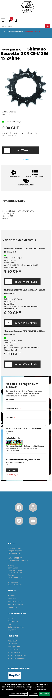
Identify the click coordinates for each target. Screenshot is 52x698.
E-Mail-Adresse (12, 408)
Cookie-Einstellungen (18, 693)
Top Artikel (12, 641)
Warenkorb (12, 644)
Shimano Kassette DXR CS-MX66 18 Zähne (24, 248)
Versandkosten (14, 649)
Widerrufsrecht (14, 652)
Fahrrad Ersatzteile (15, 32)
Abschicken (11, 470)
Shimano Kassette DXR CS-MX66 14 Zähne (24, 289)
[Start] (4, 32)
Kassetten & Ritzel (32, 32)
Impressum (12, 630)
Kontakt (11, 618)
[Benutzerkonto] (16, 20)
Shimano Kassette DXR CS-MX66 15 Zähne (24, 53)
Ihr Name (10, 399)
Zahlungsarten (14, 646)
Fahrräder (12, 598)
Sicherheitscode (13, 438)
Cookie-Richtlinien (39, 689)
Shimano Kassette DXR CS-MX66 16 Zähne (24, 331)
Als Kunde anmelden (16, 658)
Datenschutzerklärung (18, 460)
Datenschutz (13, 621)
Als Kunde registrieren (17, 655)
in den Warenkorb (24, 150)
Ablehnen (33, 693)
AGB (9, 624)
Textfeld (9, 417)
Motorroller (12, 595)
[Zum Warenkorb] (10, 21)
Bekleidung (12, 607)
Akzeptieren (44, 693)
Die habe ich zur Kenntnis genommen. (23, 461)
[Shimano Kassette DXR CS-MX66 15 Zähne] (26, 87)
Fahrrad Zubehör (15, 601)
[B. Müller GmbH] (27, 7)
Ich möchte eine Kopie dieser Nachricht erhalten (23, 430)
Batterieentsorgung (16, 627)
